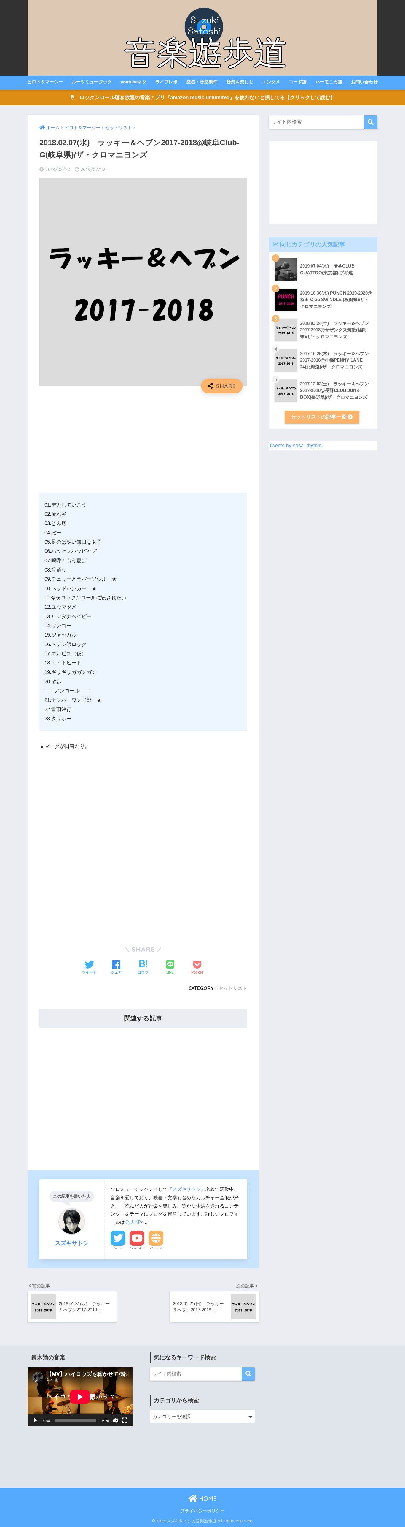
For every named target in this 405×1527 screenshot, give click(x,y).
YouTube (137, 1248)
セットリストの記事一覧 (319, 417)
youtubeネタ (133, 81)
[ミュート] (115, 1420)
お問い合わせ (364, 81)
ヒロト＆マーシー (45, 81)
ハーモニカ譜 (328, 81)
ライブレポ (166, 81)
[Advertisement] (143, 440)
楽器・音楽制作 (202, 81)
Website (156, 1248)
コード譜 (298, 81)
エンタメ (271, 81)
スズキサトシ (186, 1189)
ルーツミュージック (92, 81)
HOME (207, 1498)
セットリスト (233, 988)
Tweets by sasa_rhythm (295, 445)
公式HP (133, 1222)
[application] (80, 1396)
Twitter (118, 1248)
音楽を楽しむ (240, 81)
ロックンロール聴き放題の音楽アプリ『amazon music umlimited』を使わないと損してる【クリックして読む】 (204, 97)
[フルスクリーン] (125, 1420)
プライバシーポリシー (202, 1511)
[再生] (35, 1420)
